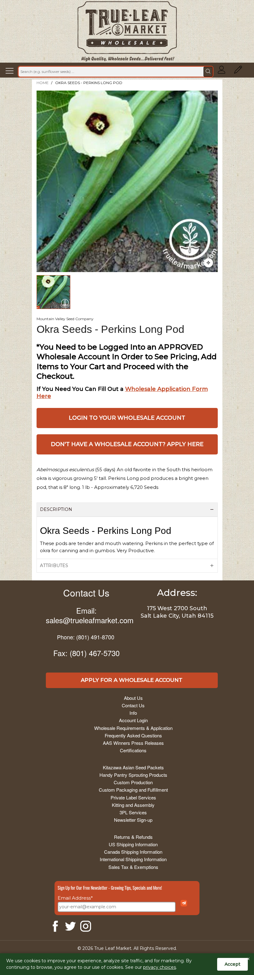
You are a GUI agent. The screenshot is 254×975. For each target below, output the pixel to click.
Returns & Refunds (133, 837)
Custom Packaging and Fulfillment (133, 789)
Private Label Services (133, 797)
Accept (232, 964)
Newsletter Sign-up (133, 819)
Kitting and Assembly (133, 805)
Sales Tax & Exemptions (133, 867)
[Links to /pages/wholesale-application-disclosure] (238, 72)
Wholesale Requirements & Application (133, 728)
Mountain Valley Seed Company (65, 318)
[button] (11, 72)
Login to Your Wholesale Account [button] (127, 417)
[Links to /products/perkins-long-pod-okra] (208, 262)
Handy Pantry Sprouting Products (133, 775)
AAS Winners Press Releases (133, 743)
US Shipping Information (133, 844)
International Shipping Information (133, 859)
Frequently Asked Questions (133, 735)
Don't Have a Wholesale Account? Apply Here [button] (127, 444)
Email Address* (75, 898)
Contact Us (86, 592)
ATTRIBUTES (54, 565)
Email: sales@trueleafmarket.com (90, 615)
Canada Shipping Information (133, 851)
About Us (133, 698)
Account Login (133, 720)
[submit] (208, 72)
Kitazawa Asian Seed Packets (133, 767)
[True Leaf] (127, 31)
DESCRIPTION (56, 509)
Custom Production (133, 782)
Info (133, 712)
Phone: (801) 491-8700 (85, 637)
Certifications (133, 750)
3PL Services (133, 812)
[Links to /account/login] (221, 72)
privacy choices (159, 967)
